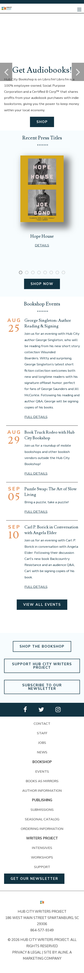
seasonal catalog (42, 819)
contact (42, 723)
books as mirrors (42, 781)
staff (42, 733)
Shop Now (42, 284)
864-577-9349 (42, 930)
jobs (42, 742)
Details (42, 245)
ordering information (42, 828)
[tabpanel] (42, 201)
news (42, 752)
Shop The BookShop (42, 646)
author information (42, 790)
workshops (42, 857)
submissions (42, 809)
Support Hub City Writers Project (42, 666)
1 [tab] (21, 273)
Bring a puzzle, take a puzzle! (46, 502)
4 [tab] (39, 273)
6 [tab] (51, 273)
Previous (6, 72)
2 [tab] (27, 273)
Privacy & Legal (26, 952)
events (42, 771)
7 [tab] (57, 273)
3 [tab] (33, 273)
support (42, 867)
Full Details (36, 417)
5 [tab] (45, 273)
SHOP (42, 122)
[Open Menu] (79, 9)
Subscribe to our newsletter (42, 687)
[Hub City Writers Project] (7, 8)
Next (78, 72)
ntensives (42, 848)
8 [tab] (63, 273)
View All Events (42, 604)
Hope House (42, 236)
